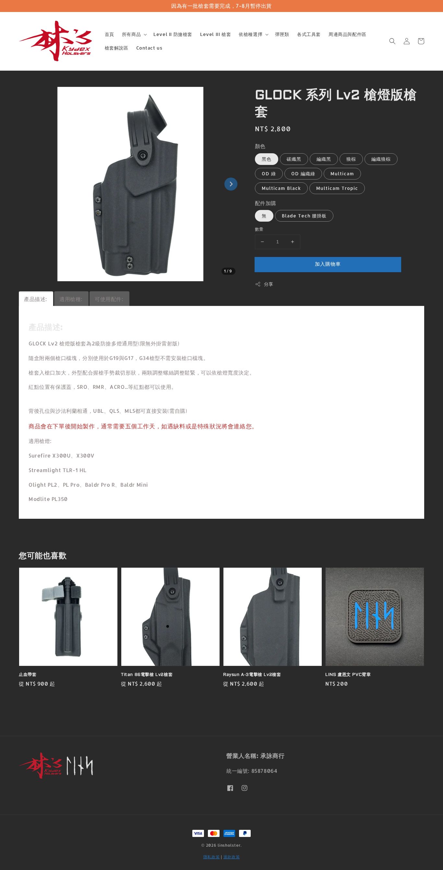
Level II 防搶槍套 (172, 34)
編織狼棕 (381, 159)
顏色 (260, 146)
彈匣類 (282, 34)
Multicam (342, 173)
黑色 (266, 159)
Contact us (149, 48)
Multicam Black (281, 188)
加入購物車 (328, 264)
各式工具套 (309, 34)
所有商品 (131, 34)
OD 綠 (269, 173)
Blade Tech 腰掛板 (304, 215)
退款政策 (231, 856)
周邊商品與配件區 (347, 34)
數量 (259, 229)
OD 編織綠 (303, 173)
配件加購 (265, 203)
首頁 (109, 34)
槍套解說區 (116, 48)
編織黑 (324, 159)
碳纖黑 (294, 159)
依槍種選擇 (250, 34)
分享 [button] (268, 284)
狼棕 (351, 159)
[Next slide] (230, 184)
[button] (392, 41)
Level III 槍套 (215, 34)
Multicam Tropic (337, 188)
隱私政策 (211, 856)
